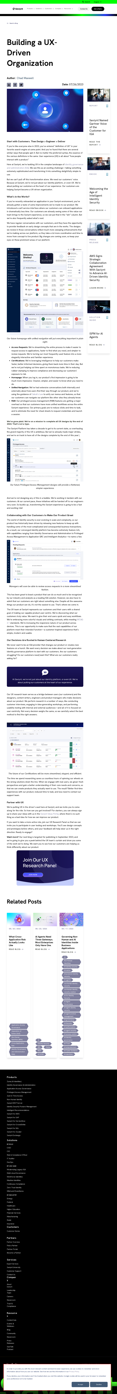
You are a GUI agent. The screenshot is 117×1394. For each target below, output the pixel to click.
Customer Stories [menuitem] (13, 1231)
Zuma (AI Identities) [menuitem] (14, 1081)
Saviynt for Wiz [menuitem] (13, 1128)
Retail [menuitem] (9, 1220)
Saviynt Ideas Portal (50, 813)
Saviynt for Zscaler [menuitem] (14, 1132)
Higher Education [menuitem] (13, 1209)
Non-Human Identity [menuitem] (14, 1099)
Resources (67, 9)
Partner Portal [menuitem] (12, 1249)
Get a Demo (98, 9)
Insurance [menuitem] (10, 1224)
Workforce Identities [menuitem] (15, 1177)
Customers (48, 9)
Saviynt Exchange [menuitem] (13, 1135)
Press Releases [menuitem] (10, 1341)
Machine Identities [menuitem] (14, 1180)
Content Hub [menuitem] (11, 1320)
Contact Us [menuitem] (11, 1274)
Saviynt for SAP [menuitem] (13, 1117)
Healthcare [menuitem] (11, 1206)
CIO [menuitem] (8, 1151)
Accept (80, 1384)
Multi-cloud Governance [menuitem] (16, 1173)
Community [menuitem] (11, 1333)
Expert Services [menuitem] (12, 1264)
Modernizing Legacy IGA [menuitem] (16, 1169)
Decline (99, 1384)
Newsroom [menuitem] (11, 1300)
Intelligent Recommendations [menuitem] (18, 1110)
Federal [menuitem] (10, 1202)
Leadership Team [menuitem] (11, 1291)
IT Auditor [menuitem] (11, 1158)
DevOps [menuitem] (10, 1162)
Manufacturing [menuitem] (12, 1216)
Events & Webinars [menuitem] (10, 1324)
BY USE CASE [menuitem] (11, 1166)
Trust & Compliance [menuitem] (11, 1304)
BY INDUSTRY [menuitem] (12, 1195)
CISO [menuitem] (9, 1148)
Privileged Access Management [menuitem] (19, 1092)
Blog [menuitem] (8, 1330)
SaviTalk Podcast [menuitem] (10, 1347)
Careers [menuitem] (10, 1296)
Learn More (96, 288)
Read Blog (96, 345)
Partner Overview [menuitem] (13, 1242)
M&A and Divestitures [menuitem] (15, 1191)
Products (30, 9)
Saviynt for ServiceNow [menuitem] (16, 1121)
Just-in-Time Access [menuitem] (15, 1096)
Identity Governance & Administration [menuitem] (21, 1085)
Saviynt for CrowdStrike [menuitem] (16, 1124)
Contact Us (84, 9)
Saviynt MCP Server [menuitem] (15, 1103)
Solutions (39, 9)
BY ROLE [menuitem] (10, 1144)
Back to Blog (14, 23)
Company (58, 9)
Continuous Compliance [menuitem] (16, 1184)
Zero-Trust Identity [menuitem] (14, 1187)
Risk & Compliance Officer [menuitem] (17, 1155)
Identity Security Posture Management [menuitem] (21, 1106)
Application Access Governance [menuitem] (19, 1088)
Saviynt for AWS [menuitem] (13, 1114)
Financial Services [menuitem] (14, 1213)
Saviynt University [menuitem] (13, 1267)
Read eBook (96, 210)
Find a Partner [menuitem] (12, 1245)
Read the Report (94, 143)
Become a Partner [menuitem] (14, 1253)
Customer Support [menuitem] (14, 1271)
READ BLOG (14, 949)
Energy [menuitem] (9, 1198)
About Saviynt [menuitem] (9, 1285)
